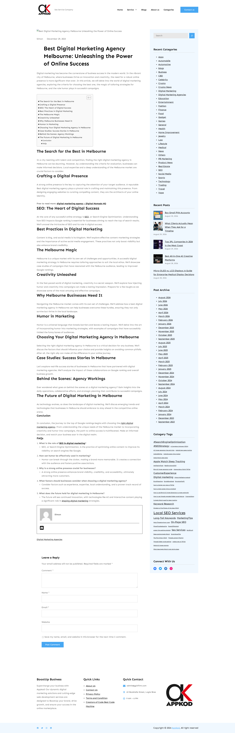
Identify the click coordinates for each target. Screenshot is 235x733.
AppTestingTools (158, 465)
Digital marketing (163, 477)
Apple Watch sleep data (160, 458)
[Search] (192, 35)
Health (161, 128)
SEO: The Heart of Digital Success (55, 108)
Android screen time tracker (172, 454)
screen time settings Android (161, 530)
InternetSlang (189, 496)
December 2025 (166, 327)
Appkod (176, 728)
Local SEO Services (169, 513)
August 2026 (164, 297)
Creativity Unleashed (49, 118)
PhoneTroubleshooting (160, 526)
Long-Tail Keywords (164, 518)
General (162, 124)
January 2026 (164, 323)
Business (162, 72)
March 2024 (164, 406)
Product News (165, 162)
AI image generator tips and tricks (163, 450)
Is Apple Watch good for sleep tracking (165, 500)
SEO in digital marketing (72, 443)
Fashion (162, 106)
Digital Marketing (167, 91)
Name (45, 592)
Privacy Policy (93, 694)
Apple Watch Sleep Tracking (169, 461)
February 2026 (165, 320)
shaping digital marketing (75, 500)
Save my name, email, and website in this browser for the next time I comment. (85, 637)
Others (161, 155)
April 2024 (163, 403)
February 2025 (165, 365)
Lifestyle (162, 143)
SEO (87, 216)
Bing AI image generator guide (162, 469)
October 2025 (165, 335)
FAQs (44, 144)
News (161, 151)
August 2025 (164, 342)
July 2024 (162, 391)
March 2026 (164, 316)
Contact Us (91, 690)
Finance (162, 109)
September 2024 (166, 384)
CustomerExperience (164, 473)
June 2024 (163, 395)
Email (45, 607)
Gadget (162, 117)
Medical (162, 147)
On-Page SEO (178, 522)
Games (161, 121)
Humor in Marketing (49, 124)
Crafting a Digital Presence (52, 104)
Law (160, 140)
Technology (164, 181)
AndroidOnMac (157, 454)
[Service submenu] (136, 10)
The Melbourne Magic (50, 114)
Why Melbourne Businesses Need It (56, 121)
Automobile (164, 60)
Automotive (164, 64)
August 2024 (164, 388)
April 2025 (163, 357)
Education (163, 98)
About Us (90, 686)
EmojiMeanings (158, 481)
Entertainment (166, 102)
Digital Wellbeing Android (182, 477)
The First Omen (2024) (160, 538)
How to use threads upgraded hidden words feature (168, 496)
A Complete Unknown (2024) (179, 446)
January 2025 (164, 369)
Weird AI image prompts (161, 545)
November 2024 (166, 376)
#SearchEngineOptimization (169, 442)
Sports (161, 177)
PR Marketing (165, 158)
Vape (161, 192)
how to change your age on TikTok (163, 485)
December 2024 (166, 372)
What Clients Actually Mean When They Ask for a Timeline (179, 227)
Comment (47, 570)
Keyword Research (163, 503)
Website (46, 622)
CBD (160, 75)
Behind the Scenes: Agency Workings (57, 134)
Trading (162, 185)
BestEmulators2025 (170, 465)
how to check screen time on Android (164, 489)
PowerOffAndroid (173, 526)
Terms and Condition (96, 698)
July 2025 (162, 346)
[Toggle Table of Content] (87, 98)
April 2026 (163, 312)
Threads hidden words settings (162, 541)
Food (161, 113)
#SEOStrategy (161, 446)
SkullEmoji (190, 530)
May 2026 (163, 308)
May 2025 (163, 354)
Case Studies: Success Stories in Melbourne (59, 131)
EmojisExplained (169, 481)
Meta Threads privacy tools (161, 522)
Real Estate (164, 166)
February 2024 (165, 410)
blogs (161, 68)
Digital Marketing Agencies (49, 539)
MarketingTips (185, 518)
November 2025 (166, 331)
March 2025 (164, 361)
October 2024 (165, 380)
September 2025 (166, 339)
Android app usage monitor (184, 450)
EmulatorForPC (180, 481)
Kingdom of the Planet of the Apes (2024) (166, 508)
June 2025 (163, 350)
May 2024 (163, 399)
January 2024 (164, 414)
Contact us (189, 10)
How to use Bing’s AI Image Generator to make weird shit (171, 492)
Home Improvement (168, 132)
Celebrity (163, 79)
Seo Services (178, 529)
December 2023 (166, 418)
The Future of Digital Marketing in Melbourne (61, 137)
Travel (161, 189)
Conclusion (46, 140)
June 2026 (163, 305)
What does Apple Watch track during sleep (166, 549)
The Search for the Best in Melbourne (57, 101)
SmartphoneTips (176, 534)
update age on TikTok (179, 541)
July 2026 (162, 301)
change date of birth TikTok (182, 469)
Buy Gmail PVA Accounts (177, 212)
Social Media (164, 173)
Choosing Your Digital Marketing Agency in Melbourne (65, 127)
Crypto (162, 83)
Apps (160, 57)
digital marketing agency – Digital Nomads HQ (81, 203)
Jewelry (162, 136)
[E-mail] (42, 528)
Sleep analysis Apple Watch (161, 534)
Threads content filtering (175, 538)
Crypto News (164, 87)
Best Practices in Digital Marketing (56, 111)
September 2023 (166, 421)
